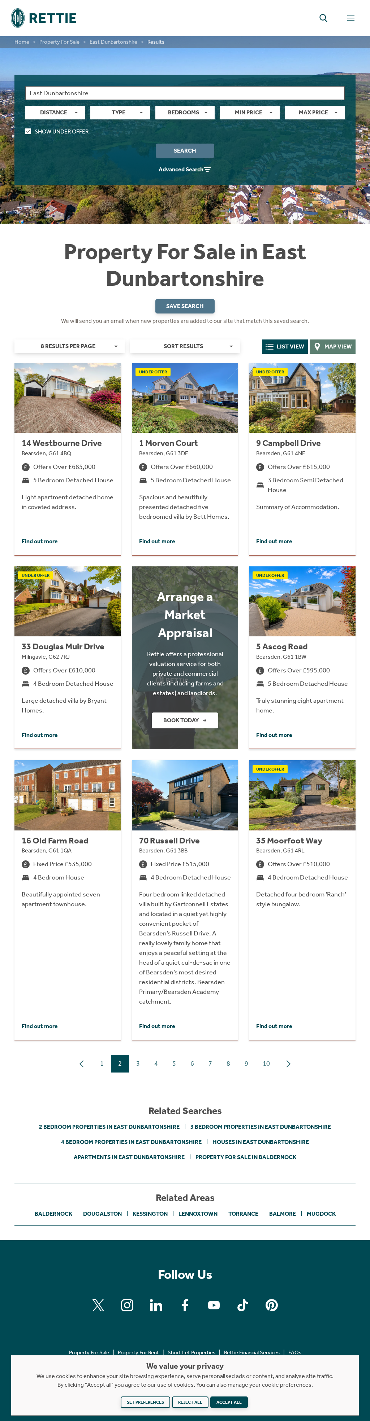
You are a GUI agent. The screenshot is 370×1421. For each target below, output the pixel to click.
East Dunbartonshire (113, 42)
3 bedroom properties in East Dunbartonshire (260, 1126)
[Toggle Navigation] (351, 18)
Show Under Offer (62, 131)
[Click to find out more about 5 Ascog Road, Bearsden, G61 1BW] (302, 657)
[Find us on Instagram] (127, 1305)
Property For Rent (138, 1352)
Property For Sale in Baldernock (245, 1157)
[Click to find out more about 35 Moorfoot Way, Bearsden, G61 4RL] (302, 900)
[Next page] (288, 1064)
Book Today (181, 720)
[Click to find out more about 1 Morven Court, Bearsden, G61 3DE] (185, 459)
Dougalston (102, 1213)
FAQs (294, 1352)
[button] (323, 18)
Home (21, 42)
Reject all (190, 1402)
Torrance (243, 1213)
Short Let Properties (191, 1352)
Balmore (282, 1213)
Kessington (150, 1213)
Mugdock (321, 1213)
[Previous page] (81, 1064)
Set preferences (145, 1402)
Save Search (185, 306)
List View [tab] (290, 346)
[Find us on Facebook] (185, 1305)
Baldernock (53, 1213)
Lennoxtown (198, 1213)
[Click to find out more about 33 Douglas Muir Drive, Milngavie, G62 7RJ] (67, 657)
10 (266, 1063)
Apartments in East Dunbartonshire (129, 1157)
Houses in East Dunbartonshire (260, 1142)
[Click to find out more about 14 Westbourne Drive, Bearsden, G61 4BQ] (67, 459)
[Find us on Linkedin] (156, 1305)
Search (185, 150)
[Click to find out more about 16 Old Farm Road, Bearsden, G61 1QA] (67, 900)
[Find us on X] (98, 1305)
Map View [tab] (338, 346)
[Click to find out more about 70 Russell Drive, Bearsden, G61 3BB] (185, 900)
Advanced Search (181, 169)
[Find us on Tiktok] (243, 1305)
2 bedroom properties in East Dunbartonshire (109, 1126)
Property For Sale (59, 42)
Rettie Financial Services (252, 1352)
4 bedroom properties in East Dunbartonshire (131, 1142)
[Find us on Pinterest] (272, 1305)
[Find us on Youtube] (214, 1305)
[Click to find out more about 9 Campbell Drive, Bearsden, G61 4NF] (302, 459)
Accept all (229, 1402)
